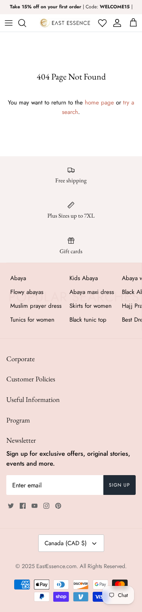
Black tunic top (87, 319)
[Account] (116, 22)
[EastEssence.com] (65, 23)
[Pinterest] (58, 506)
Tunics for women (32, 319)
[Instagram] (46, 506)
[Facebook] (23, 506)
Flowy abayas (26, 292)
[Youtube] (34, 506)
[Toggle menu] (8, 23)
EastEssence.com (56, 566)
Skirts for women (90, 305)
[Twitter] (11, 506)
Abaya (18, 278)
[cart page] (133, 23)
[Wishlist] (101, 22)
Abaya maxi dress (91, 292)
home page (99, 102)
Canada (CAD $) (66, 543)
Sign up (119, 485)
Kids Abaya (83, 278)
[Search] (26, 23)
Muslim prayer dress (36, 305)
